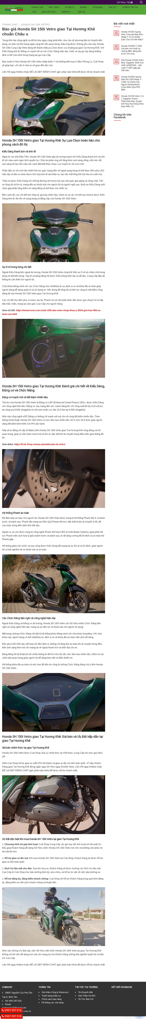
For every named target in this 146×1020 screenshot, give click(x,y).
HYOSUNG (98, 7)
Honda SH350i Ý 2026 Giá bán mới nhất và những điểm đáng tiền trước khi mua (131, 50)
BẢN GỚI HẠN (48, 12)
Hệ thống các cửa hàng (52, 1002)
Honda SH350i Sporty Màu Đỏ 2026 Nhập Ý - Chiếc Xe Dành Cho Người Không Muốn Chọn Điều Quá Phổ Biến (132, 83)
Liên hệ (81, 12)
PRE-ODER (54, 7)
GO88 (53, 1006)
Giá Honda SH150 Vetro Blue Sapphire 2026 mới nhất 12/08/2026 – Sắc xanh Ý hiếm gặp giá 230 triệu (132, 65)
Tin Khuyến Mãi (85, 992)
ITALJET (113, 7)
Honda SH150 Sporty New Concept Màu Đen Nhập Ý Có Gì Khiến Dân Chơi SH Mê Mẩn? (132, 36)
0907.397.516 (15, 1001)
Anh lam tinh (44, 1006)
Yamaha (65, 12)
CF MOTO (69, 7)
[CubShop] (14, 9)
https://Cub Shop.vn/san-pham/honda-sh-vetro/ (39, 444)
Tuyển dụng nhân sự (51, 995)
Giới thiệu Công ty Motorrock (55, 992)
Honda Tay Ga (130, 7)
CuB (34, 12)
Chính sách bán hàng (51, 999)
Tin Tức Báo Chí (85, 999)
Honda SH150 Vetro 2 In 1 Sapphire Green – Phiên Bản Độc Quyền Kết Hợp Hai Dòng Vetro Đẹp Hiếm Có (132, 101)
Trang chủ (37, 7)
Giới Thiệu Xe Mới (86, 995)
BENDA (83, 7)
